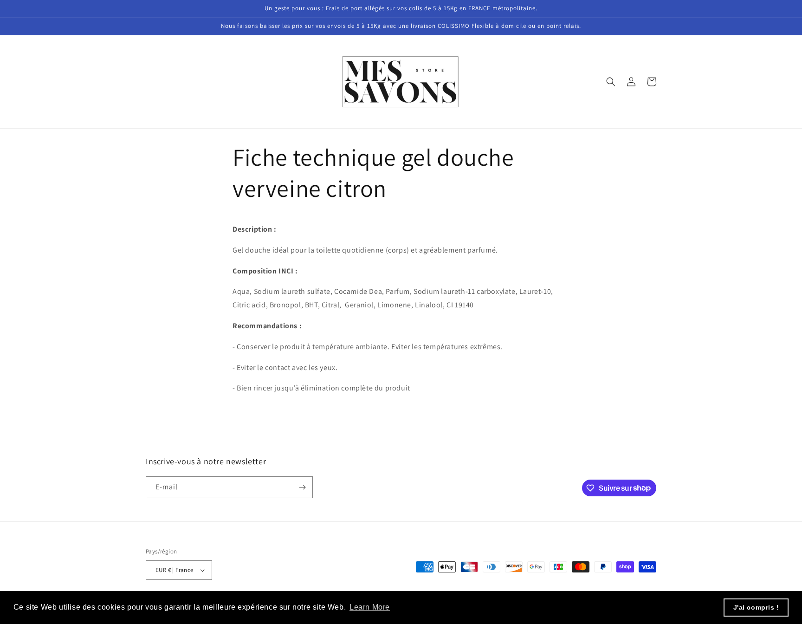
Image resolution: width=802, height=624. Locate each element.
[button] (611, 82)
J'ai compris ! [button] (756, 607)
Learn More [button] (369, 607)
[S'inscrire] (302, 487)
